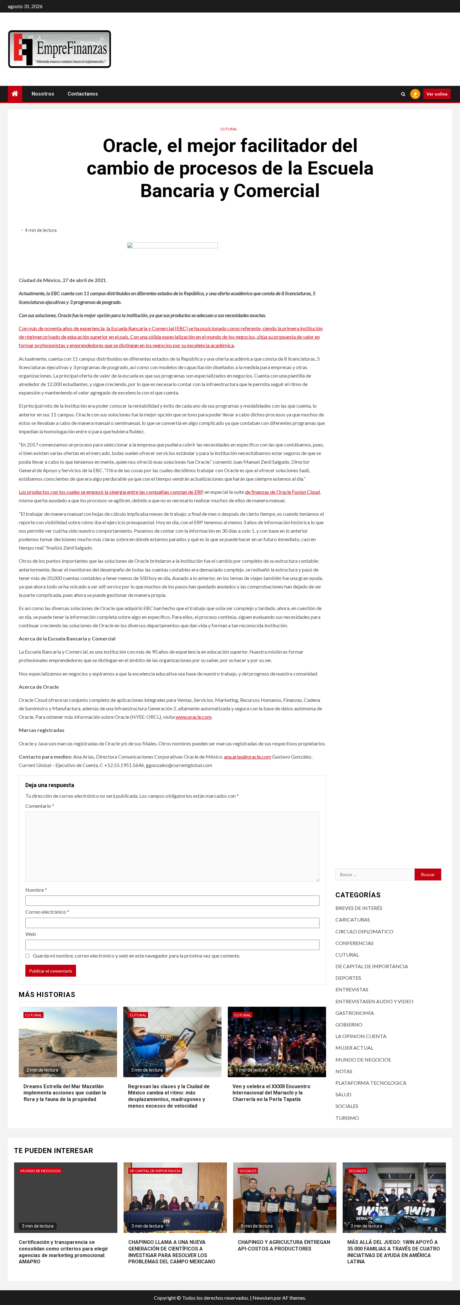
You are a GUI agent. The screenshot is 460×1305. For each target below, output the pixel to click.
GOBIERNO (348, 1024)
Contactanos (83, 94)
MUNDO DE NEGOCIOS (363, 1059)
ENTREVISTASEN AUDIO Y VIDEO (374, 1001)
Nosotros (43, 94)
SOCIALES (346, 1106)
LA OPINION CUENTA (360, 1036)
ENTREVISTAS (351, 989)
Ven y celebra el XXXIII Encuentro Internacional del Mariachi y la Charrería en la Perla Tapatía (271, 1093)
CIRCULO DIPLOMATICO (364, 931)
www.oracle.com (194, 717)
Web (30, 934)
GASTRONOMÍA (354, 1013)
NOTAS (343, 1071)
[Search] (403, 94)
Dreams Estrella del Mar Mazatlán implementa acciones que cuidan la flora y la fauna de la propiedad (64, 1093)
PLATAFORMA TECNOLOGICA (370, 1083)
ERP (198, 492)
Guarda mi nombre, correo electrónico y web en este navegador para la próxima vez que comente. (136, 955)
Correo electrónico (47, 912)
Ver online (437, 94)
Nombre (36, 890)
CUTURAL (228, 129)
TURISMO (347, 1118)
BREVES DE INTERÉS (358, 908)
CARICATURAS (352, 919)
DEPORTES (348, 978)
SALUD (343, 1094)
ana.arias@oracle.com (247, 757)
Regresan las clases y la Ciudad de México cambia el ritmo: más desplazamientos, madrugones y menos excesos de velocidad (169, 1096)
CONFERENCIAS (354, 943)
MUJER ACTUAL (354, 1048)
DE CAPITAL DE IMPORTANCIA (371, 966)
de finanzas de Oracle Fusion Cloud (282, 492)
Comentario (39, 806)
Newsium (263, 1298)
